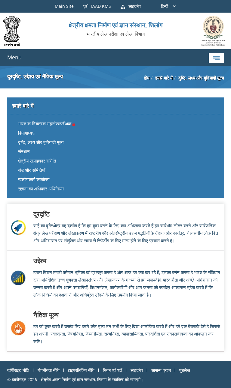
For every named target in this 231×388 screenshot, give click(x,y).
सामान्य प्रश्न (161, 370)
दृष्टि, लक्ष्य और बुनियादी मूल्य (40, 142)
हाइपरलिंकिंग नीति (81, 370)
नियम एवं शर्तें (112, 370)
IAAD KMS (100, 6)
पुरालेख (184, 370)
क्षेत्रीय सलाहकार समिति (37, 161)
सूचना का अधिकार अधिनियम (41, 189)
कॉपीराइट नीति (18, 370)
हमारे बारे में (164, 78)
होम (146, 78)
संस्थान (24, 151)
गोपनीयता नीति (49, 370)
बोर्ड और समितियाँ (31, 170)
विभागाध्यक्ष (26, 133)
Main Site (64, 6)
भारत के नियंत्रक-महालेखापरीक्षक (45, 124)
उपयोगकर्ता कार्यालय (33, 179)
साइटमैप (134, 6)
